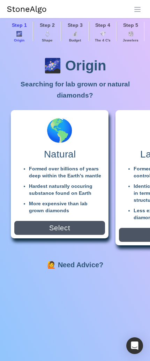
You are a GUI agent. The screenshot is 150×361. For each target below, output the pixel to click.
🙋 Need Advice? (75, 265)
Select (59, 228)
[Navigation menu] (137, 9)
